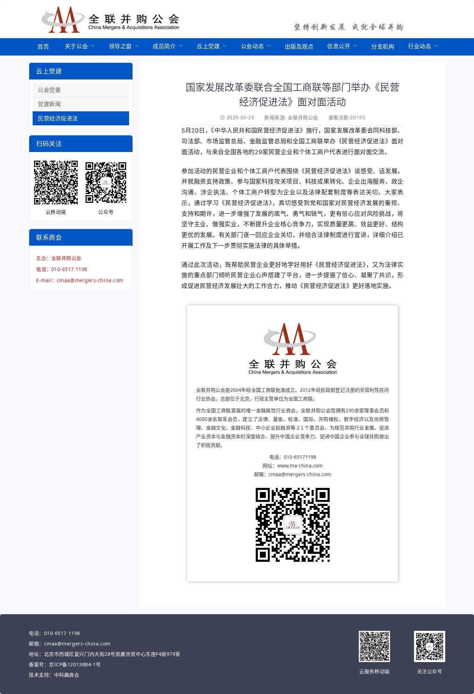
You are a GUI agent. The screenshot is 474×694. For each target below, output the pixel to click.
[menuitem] (43, 47)
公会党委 (49, 90)
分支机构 (382, 46)
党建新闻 (49, 104)
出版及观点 (299, 46)
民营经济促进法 (58, 118)
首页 (43, 46)
